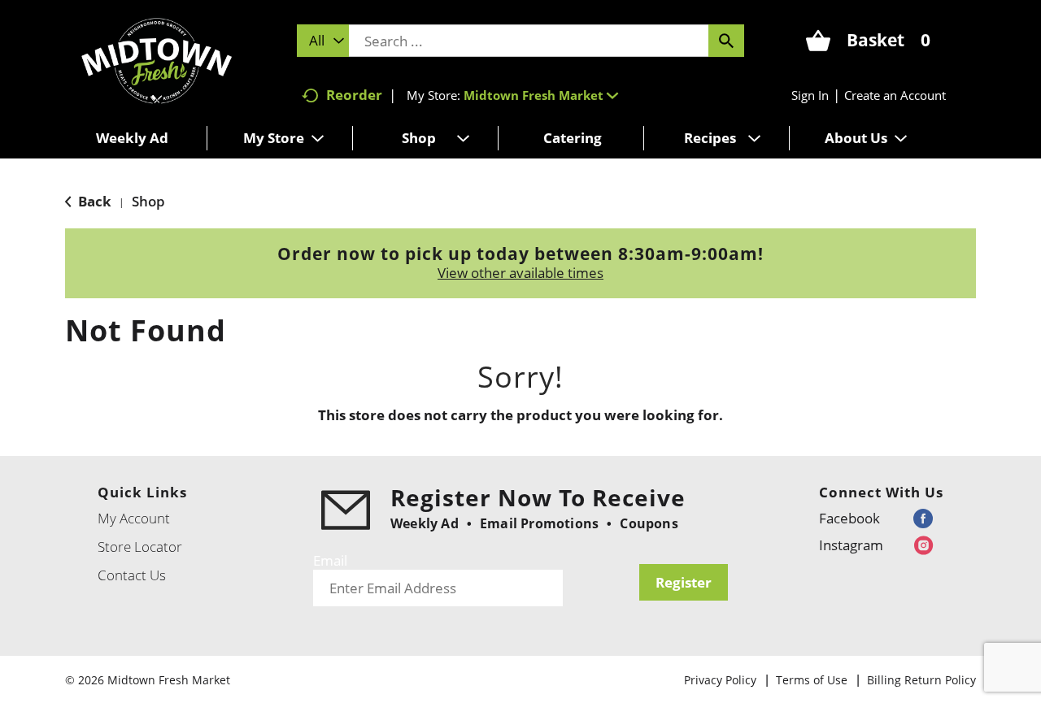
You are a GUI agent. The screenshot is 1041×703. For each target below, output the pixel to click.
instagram (851, 545)
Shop (148, 201)
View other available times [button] (520, 272)
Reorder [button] (354, 94)
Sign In (810, 95)
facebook (849, 518)
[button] (541, 95)
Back (93, 201)
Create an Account (895, 95)
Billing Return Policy (921, 680)
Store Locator (140, 546)
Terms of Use (811, 680)
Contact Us (132, 575)
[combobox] (323, 40)
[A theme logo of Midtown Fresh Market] (156, 59)
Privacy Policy (720, 680)
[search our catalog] (726, 40)
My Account (134, 518)
